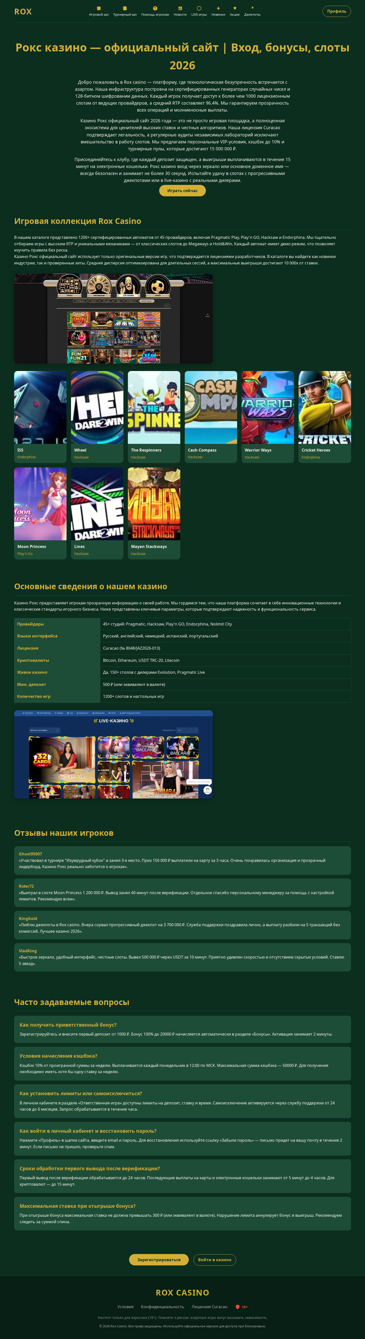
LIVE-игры (199, 14)
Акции (235, 14)
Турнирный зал (125, 14)
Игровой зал (99, 14)
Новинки (218, 14)
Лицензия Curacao (209, 1306)
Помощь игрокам (155, 14)
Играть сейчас (182, 190)
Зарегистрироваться (159, 1259)
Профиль (336, 11)
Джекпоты (252, 14)
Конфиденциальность (162, 1306)
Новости (180, 14)
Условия (125, 1306)
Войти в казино (214, 1259)
